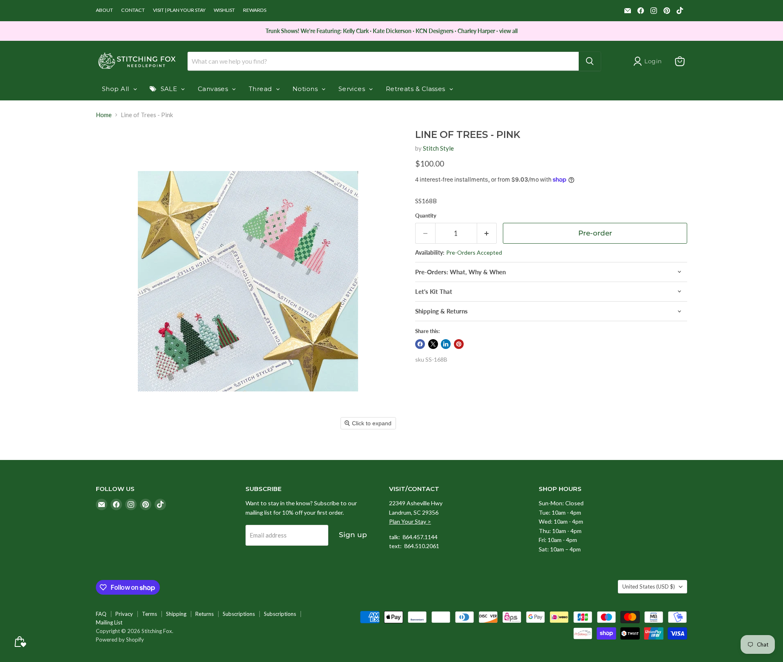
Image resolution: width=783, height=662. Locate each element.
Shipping (176, 614)
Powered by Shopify (120, 639)
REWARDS (254, 10)
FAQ (101, 614)
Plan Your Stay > (410, 521)
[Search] (590, 61)
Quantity (425, 216)
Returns (204, 614)
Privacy (124, 614)
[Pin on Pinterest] (459, 344)
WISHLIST (224, 10)
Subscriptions (239, 614)
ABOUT (104, 10)
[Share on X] (433, 344)
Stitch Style (438, 148)
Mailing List (109, 622)
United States (648, 586)
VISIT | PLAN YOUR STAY (179, 10)
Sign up (353, 535)
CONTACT (133, 10)
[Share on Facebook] (420, 344)
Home (104, 114)
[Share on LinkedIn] (446, 344)
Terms (149, 614)
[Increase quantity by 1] (487, 233)
